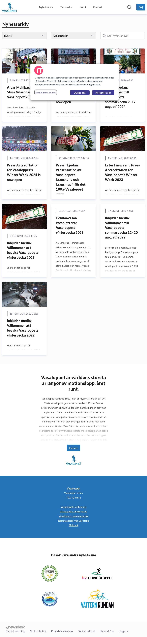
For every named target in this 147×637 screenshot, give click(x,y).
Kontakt (97, 7)
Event (82, 7)
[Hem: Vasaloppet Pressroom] (10, 7)
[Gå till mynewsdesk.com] (14, 627)
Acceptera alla (103, 92)
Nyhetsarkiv (46, 7)
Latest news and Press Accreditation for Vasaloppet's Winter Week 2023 (122, 172)
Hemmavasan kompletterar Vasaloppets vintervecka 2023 (70, 225)
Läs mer (73, 447)
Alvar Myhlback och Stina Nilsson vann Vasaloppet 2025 (22, 92)
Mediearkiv (66, 7)
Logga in (123, 631)
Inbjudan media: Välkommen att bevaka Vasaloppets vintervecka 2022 (22, 328)
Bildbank (73, 525)
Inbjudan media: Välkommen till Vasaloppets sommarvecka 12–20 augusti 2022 (121, 227)
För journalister (86, 631)
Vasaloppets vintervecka (73, 511)
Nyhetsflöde (107, 631)
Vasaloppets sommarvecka (73, 516)
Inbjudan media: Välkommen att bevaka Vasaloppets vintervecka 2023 (22, 250)
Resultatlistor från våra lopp (73, 520)
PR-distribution (38, 631)
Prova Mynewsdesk (62, 631)
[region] (74, 82)
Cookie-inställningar (45, 92)
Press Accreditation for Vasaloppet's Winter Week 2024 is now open (23, 172)
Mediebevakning (15, 631)
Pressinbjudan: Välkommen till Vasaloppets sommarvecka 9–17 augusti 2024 (120, 97)
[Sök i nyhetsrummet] (129, 7)
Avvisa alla (80, 92)
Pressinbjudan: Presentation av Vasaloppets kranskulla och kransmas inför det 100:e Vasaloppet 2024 (71, 179)
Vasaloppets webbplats (74, 506)
